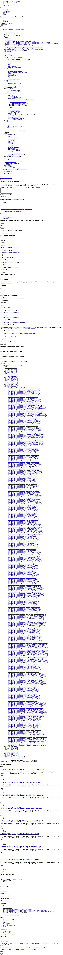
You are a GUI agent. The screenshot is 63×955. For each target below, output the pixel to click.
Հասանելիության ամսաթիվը (15, 117)
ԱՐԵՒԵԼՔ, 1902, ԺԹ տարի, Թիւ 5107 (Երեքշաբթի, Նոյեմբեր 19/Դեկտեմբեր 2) (27, 703)
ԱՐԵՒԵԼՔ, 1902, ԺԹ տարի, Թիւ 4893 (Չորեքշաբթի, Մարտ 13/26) (23, 457)
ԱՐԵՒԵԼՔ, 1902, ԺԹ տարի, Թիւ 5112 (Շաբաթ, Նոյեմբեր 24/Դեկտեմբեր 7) (26, 709)
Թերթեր (33, 328)
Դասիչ (9, 129)
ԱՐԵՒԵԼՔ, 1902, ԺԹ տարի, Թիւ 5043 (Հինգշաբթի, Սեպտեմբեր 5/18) (24, 630)
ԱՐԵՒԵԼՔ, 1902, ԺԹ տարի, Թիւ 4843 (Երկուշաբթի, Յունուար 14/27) (24, 399)
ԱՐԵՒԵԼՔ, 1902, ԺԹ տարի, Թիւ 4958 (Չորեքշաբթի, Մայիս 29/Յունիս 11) (25, 532)
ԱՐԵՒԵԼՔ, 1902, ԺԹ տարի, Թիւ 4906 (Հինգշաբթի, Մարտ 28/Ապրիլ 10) (25, 472)
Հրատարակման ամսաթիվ (15, 119)
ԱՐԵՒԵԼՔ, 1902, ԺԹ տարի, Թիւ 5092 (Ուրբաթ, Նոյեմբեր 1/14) (22, 686)
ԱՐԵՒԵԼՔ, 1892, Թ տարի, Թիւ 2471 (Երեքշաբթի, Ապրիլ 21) (21, 782)
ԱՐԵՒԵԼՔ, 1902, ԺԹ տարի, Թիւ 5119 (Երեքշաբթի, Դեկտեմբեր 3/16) (24, 717)
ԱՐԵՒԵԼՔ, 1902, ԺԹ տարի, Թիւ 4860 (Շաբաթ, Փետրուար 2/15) (23, 419)
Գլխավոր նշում (9, 164)
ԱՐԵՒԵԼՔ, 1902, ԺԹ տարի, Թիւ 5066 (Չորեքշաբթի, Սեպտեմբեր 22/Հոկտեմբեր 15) (28, 655)
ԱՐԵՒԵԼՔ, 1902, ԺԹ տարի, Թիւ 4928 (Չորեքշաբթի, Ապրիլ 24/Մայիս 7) (25, 498)
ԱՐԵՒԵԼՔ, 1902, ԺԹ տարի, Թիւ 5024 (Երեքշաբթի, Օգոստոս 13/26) (24, 608)
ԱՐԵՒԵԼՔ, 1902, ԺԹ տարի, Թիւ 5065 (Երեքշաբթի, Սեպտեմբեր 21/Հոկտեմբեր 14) (28, 654)
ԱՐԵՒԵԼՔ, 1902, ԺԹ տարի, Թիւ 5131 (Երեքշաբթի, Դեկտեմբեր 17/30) (24, 731)
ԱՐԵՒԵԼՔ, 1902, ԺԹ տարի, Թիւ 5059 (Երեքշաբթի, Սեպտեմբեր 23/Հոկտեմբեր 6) (27, 648)
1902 (1, 237)
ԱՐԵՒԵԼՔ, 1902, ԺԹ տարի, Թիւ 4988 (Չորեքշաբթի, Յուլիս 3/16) (23, 567)
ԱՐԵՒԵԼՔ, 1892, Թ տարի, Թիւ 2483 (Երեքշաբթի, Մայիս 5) (21, 808)
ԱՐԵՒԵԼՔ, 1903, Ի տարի (11, 746)
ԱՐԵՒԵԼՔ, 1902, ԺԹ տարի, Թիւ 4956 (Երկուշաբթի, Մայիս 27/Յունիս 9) (25, 530)
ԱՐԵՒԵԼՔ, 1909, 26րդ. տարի (12, 753)
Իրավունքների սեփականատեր (13, 156)
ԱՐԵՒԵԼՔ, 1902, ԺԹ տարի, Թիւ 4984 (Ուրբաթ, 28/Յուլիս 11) (22, 563)
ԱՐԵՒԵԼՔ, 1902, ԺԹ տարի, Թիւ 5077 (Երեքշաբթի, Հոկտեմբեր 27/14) (24, 668)
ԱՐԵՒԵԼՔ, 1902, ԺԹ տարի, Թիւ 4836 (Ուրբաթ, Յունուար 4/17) (23, 391)
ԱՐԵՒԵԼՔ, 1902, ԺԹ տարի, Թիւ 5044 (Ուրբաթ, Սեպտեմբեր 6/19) (23, 631)
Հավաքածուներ (7, 35)
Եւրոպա (28, 328)
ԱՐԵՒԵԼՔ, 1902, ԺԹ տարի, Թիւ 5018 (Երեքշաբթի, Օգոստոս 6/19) (23, 601)
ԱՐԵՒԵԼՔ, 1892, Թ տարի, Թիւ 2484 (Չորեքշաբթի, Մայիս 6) (21, 795)
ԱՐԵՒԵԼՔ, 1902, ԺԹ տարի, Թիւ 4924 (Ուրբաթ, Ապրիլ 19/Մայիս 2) (23, 493)
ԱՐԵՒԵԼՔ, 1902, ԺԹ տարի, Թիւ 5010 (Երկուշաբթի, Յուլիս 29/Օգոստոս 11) (26, 593)
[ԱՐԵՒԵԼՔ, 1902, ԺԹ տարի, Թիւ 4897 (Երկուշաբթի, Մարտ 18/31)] (16, 209)
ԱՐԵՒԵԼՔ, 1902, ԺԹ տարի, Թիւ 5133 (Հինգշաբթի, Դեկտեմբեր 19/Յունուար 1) (27, 733)
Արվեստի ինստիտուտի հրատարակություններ (17, 44)
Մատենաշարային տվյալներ (12, 163)
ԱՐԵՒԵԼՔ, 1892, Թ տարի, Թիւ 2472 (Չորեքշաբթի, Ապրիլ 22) (22, 769)
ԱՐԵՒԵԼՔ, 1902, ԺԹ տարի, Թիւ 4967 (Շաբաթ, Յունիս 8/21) (22, 543)
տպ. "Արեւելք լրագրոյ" (43, 327)
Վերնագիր (9, 68)
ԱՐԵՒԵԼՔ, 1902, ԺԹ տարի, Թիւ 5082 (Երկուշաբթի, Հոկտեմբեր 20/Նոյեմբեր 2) (27, 674)
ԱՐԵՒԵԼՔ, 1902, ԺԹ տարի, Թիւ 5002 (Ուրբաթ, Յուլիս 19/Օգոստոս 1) (24, 583)
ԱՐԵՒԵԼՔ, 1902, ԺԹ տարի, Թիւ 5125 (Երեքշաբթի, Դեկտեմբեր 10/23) (24, 724)
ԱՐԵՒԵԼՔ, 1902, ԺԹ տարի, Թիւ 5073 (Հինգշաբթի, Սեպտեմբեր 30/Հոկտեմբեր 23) (28, 663)
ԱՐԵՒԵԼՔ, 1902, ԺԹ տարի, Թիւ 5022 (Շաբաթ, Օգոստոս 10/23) (23, 605)
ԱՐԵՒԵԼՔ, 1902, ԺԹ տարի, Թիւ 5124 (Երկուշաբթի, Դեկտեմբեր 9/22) (24, 723)
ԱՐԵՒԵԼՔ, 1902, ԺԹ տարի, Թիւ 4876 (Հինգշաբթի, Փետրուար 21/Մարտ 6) (26, 437)
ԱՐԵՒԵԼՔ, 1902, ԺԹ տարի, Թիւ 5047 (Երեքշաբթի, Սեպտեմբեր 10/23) (24, 634)
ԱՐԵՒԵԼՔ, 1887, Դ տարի (11, 370)
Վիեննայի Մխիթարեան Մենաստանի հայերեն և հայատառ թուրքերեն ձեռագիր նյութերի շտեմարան (31, 43)
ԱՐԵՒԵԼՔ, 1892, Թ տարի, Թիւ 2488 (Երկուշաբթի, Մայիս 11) (21, 847)
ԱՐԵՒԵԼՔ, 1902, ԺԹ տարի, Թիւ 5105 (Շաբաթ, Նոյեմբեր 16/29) (23, 701)
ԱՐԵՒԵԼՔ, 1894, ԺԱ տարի (11, 378)
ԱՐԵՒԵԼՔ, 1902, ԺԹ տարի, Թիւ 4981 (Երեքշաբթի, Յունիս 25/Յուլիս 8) (25, 559)
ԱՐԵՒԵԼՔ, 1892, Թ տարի (11, 376)
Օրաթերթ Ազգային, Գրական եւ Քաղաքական (12, 262)
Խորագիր (9, 81)
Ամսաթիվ (9, 107)
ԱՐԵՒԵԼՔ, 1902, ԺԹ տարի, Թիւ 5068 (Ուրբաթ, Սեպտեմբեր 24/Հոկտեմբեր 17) (27, 658)
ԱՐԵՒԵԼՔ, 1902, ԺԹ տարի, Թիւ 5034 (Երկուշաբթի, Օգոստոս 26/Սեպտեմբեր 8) (27, 619)
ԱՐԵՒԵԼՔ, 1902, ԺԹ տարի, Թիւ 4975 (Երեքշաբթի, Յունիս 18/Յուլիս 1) (25, 552)
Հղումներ (10, 143)
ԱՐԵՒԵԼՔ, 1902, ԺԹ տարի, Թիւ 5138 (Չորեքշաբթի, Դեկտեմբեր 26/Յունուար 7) (27, 739)
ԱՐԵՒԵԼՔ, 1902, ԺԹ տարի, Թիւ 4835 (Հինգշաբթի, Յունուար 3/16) (24, 390)
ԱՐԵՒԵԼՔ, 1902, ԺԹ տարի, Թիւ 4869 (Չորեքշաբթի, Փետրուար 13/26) (24, 429)
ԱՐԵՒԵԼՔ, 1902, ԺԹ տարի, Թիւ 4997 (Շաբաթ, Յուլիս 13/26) (22, 578)
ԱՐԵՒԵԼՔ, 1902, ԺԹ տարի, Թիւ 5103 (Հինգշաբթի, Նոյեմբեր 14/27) (24, 698)
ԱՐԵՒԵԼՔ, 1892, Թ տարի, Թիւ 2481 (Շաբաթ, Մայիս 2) (19, 834)
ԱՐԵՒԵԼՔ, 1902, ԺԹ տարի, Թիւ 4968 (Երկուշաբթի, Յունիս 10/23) (23, 544)
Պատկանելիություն (11, 134)
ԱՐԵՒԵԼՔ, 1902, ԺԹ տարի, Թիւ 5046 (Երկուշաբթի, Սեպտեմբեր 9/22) (24, 633)
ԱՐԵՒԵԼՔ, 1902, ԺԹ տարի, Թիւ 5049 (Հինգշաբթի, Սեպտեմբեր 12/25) (24, 637)
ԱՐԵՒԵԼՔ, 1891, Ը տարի (11, 375)
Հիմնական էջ (4, 900)
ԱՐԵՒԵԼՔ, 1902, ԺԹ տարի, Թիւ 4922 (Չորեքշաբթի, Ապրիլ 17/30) (23, 491)
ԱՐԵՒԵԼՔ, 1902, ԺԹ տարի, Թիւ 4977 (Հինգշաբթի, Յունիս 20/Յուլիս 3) (25, 554)
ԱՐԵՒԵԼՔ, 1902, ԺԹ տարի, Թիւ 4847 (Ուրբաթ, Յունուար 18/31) (23, 404)
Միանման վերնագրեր (13, 74)
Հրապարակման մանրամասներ (15, 57)
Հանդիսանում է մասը (13, 137)
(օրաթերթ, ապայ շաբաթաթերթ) (15, 297)
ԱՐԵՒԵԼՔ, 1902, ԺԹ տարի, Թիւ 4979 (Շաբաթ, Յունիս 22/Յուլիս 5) (24, 557)
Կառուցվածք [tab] (6, 218)
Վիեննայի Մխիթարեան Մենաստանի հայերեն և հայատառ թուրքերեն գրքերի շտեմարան (28, 42)
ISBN (9, 65)
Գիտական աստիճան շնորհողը (18, 105)
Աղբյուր (7, 132)
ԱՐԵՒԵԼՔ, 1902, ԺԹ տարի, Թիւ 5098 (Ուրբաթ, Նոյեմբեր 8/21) (22, 692)
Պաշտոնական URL (13, 66)
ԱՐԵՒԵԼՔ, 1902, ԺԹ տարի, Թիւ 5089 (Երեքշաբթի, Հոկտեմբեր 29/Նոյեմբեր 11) (27, 682)
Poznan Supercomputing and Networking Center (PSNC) (36, 947)
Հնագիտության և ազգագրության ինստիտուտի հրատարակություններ (24, 49)
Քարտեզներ (8, 52)
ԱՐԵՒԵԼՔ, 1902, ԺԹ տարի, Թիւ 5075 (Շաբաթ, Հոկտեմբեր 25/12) (23, 666)
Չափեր (10, 124)
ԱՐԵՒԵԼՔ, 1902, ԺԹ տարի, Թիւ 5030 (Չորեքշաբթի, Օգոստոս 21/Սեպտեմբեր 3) (27, 615)
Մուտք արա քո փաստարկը (33, 187)
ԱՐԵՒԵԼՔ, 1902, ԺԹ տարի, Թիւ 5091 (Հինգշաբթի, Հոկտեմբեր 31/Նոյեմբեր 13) (27, 684)
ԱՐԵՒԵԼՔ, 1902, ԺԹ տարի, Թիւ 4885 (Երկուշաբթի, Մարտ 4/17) (23, 448)
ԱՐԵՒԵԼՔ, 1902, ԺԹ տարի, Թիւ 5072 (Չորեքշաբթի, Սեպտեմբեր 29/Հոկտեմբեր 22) (28, 662)
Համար (10, 63)
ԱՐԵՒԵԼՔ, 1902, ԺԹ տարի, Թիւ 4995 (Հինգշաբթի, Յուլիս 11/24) (23, 575)
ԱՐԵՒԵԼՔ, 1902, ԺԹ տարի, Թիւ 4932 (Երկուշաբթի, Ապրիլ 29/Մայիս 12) (25, 502)
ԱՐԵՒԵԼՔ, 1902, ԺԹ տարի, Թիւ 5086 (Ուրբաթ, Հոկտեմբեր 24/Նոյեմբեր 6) (26, 679)
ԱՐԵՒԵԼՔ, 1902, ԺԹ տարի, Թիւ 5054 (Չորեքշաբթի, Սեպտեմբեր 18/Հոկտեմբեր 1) (28, 643)
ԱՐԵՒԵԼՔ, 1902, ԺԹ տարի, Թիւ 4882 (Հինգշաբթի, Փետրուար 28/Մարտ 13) (26, 444)
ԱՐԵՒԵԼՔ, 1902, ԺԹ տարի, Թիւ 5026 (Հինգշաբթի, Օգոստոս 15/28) (24, 610)
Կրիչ (9, 125)
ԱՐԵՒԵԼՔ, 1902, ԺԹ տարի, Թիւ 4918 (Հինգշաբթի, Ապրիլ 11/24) (23, 486)
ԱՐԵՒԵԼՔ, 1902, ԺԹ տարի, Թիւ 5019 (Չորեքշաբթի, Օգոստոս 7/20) (24, 602)
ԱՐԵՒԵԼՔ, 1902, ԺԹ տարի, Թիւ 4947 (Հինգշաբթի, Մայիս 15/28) (23, 520)
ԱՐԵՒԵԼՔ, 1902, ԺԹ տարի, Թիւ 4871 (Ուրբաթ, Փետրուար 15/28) (23, 431)
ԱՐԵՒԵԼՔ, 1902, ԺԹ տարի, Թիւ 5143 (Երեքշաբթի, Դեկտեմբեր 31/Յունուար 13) (27, 745)
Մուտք (4, 14)
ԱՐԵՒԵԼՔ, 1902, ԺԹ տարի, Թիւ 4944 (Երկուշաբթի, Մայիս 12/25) (23, 516)
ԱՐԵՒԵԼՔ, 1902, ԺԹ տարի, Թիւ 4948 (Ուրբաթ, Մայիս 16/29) (22, 521)
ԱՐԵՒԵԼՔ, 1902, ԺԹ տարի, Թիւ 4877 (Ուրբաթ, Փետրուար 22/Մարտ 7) (25, 438)
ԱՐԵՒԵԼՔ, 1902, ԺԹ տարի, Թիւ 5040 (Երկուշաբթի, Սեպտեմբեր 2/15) (24, 626)
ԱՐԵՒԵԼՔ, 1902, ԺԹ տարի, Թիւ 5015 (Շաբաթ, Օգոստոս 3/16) (23, 598)
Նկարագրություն (9, 31)
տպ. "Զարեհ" (33, 327)
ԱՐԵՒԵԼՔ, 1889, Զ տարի (11, 372)
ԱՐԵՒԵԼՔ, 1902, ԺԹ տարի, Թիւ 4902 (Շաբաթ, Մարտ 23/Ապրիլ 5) (23, 467)
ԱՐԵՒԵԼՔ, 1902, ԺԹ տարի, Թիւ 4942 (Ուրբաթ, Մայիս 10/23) (22, 514)
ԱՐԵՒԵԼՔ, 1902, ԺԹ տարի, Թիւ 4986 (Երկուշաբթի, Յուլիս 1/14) (23, 565)
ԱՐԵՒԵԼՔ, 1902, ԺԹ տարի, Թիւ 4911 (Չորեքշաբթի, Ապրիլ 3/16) (23, 478)
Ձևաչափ (9, 121)
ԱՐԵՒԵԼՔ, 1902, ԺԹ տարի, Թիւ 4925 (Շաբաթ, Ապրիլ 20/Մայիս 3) (23, 494)
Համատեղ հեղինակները (14, 79)
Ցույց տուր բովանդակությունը (12, 211)
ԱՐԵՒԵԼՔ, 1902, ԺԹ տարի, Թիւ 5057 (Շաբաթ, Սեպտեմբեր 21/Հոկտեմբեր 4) (26, 646)
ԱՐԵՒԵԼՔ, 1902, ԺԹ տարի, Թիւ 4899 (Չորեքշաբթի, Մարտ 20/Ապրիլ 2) (25, 464)
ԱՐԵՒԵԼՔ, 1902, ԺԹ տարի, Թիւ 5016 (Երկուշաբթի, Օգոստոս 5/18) (24, 600)
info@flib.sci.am (3, 891)
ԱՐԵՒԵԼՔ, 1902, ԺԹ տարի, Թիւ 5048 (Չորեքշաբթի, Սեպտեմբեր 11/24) (25, 636)
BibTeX (4, 202)
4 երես (2, 292)
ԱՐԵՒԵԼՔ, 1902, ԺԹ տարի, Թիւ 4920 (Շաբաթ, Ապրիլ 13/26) (22, 488)
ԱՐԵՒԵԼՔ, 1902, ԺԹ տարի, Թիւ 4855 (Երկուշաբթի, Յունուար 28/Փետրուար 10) (27, 413)
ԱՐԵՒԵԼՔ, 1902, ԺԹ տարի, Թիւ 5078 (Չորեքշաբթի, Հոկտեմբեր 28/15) (25, 669)
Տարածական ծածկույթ (14, 90)
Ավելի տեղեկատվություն (24, 949)
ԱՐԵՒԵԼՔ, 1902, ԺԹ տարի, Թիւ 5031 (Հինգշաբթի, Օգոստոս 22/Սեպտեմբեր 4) (27, 616)
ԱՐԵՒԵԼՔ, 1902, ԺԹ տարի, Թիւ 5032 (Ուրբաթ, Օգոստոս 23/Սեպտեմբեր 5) (26, 617)
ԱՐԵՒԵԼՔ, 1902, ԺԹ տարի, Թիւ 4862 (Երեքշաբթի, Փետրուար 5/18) (24, 421)
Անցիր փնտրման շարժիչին (10, 2)
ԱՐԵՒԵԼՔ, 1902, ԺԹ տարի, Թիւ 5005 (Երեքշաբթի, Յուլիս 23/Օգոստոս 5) (25, 587)
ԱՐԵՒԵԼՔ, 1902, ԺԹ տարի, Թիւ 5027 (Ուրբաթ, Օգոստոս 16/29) (23, 611)
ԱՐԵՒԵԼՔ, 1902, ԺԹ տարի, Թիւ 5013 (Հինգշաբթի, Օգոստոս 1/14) (23, 596)
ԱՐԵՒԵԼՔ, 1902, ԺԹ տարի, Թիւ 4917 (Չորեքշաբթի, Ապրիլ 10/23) (23, 485)
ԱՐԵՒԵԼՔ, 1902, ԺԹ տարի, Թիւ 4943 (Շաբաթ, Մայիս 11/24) (22, 515)
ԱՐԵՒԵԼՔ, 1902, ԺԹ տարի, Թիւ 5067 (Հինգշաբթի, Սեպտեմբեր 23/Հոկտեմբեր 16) (28, 657)
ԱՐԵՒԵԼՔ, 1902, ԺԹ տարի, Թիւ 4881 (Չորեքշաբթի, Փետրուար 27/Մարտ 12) (26, 443)
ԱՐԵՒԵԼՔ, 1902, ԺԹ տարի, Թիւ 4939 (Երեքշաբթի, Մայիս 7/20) (23, 510)
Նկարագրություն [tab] (7, 216)
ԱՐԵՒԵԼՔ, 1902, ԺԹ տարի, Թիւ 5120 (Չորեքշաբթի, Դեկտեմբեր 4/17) (24, 718)
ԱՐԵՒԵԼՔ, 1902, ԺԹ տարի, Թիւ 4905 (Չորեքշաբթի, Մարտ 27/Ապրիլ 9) (25, 471)
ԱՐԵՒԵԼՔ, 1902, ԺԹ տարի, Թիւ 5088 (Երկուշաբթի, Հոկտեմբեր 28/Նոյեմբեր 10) (27, 681)
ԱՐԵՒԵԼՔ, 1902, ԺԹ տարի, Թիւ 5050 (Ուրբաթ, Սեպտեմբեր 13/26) (24, 638)
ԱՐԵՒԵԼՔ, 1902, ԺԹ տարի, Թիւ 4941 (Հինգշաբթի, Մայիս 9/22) (23, 513)
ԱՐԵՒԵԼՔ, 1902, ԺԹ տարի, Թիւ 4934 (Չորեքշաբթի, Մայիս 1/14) (23, 505)
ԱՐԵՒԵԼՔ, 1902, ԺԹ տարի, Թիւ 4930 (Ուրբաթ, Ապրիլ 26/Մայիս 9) (23, 500)
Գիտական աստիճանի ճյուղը (18, 104)
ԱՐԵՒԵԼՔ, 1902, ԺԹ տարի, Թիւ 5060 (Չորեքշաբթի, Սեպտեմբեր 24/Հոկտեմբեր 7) (28, 650)
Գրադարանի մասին (8, 29)
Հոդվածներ (8, 38)
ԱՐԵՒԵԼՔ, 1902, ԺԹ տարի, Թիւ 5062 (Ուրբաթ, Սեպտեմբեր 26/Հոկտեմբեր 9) (26, 652)
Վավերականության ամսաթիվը (16, 118)
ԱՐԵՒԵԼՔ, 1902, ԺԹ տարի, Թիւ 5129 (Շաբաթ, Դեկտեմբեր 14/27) (23, 728)
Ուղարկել (9, 194)
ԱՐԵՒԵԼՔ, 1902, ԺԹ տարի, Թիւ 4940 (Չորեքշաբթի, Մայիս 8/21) (23, 511)
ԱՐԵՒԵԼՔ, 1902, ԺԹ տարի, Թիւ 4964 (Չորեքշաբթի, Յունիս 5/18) (23, 539)
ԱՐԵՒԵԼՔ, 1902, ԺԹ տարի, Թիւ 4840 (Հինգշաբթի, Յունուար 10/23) (24, 395)
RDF (1, 358)
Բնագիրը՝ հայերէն (5, 307)
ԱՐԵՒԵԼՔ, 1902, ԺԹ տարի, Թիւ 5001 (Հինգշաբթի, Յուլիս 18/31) (23, 582)
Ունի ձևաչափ (11, 141)
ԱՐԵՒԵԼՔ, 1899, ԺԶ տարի (11, 383)
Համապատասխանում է (14, 150)
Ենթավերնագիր (12, 75)
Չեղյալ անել (3, 194)
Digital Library (6, 333)
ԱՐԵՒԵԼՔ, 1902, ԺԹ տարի (11, 386)
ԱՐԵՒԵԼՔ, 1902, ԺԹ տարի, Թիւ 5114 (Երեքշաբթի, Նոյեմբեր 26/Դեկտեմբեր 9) (27, 711)
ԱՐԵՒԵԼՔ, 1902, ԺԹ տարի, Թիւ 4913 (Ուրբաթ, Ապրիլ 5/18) (22, 480)
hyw (5, 9)
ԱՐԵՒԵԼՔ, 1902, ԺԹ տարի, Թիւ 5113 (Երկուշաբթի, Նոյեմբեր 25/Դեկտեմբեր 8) (27, 710)
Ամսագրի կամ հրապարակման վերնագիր (19, 59)
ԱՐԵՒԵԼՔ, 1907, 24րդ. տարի (12, 751)
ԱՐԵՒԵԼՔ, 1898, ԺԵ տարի (11, 382)
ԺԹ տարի (3, 242)
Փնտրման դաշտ (4, 176)
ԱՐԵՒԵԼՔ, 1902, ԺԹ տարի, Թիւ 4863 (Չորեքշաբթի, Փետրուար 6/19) (24, 422)
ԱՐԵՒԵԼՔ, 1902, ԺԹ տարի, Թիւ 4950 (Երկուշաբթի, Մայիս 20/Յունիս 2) (25, 523)
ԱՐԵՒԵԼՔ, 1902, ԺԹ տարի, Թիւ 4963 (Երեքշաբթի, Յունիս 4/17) (23, 538)
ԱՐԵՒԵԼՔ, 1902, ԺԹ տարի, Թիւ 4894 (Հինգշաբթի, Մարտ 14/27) (23, 458)
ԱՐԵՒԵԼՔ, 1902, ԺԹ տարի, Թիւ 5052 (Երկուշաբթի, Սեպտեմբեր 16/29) (25, 640)
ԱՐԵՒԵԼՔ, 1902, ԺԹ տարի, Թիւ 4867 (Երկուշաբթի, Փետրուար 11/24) (24, 427)
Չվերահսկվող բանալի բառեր (15, 86)
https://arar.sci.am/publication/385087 (7, 353)
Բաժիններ (8, 165)
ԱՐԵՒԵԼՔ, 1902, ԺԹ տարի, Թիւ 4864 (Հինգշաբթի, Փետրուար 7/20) (24, 423)
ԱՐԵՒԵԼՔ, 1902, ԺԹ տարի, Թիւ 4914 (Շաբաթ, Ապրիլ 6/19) (22, 481)
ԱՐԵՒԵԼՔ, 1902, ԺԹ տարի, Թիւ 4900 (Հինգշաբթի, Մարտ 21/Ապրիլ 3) (24, 465)
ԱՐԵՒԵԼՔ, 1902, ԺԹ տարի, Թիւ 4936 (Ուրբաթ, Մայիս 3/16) (22, 507)
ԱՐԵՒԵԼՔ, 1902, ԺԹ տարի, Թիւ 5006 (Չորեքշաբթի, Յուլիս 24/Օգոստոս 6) (26, 588)
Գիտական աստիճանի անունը (18, 102)
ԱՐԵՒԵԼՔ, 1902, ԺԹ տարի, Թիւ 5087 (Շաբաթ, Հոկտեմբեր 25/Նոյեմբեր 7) (25, 680)
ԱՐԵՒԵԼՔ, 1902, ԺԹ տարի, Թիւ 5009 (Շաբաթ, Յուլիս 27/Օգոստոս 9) (24, 592)
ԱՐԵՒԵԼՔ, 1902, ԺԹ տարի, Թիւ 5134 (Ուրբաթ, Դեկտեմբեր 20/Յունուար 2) (26, 734)
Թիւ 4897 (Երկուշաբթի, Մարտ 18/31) (9, 247)
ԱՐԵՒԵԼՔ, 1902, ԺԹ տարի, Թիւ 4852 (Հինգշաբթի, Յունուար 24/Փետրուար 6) (27, 409)
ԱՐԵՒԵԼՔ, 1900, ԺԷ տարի (11, 384)
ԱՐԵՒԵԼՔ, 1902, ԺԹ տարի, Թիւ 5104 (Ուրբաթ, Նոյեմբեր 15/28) (23, 699)
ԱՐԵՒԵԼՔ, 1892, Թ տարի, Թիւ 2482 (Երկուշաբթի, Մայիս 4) (21, 821)
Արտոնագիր (11, 155)
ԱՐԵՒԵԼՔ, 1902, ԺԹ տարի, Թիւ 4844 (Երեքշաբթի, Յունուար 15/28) (24, 400)
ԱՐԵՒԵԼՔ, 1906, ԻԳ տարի (11, 749)
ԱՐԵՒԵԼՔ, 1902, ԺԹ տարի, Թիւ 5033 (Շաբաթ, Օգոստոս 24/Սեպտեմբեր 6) (26, 618)
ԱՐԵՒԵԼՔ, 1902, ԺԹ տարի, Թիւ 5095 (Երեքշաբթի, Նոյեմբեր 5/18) (23, 689)
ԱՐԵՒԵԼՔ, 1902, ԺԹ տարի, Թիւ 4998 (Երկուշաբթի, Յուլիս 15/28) (23, 579)
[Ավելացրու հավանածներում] (0, 789)
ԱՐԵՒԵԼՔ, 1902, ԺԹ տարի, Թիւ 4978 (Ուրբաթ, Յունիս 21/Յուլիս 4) (24, 556)
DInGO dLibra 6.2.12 (13, 947)
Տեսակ (7, 120)
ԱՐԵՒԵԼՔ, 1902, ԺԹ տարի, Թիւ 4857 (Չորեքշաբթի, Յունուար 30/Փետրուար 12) (27, 415)
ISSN (9, 64)
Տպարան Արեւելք (33, 281)
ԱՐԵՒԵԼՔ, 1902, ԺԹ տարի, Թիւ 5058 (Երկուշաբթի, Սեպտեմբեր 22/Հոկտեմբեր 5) (28, 647)
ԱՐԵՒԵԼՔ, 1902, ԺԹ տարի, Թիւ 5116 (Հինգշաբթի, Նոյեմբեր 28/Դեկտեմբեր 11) (27, 713)
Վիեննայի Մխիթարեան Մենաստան (9, 312)
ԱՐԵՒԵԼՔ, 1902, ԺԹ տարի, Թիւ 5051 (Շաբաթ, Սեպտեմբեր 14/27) (23, 639)
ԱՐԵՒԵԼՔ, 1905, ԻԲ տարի (11, 748)
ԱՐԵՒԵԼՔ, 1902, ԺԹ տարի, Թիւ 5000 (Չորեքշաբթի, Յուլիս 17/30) (23, 581)
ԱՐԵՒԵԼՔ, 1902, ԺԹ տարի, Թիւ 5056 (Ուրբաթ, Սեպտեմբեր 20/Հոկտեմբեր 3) (26, 645)
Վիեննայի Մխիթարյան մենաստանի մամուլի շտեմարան (20, 41)
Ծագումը (9, 157)
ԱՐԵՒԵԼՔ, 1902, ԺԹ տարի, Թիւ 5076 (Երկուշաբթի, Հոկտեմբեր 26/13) (24, 667)
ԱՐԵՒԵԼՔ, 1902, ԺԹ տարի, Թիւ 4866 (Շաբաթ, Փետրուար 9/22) (23, 426)
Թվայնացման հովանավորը (15, 98)
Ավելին (2, 871)
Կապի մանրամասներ (8, 933)
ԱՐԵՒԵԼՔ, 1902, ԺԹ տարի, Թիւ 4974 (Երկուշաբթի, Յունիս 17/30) (23, 551)
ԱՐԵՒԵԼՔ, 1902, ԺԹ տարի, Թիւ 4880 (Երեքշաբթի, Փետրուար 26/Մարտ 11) (26, 442)
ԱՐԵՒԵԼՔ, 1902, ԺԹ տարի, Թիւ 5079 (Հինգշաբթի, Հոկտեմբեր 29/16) (24, 670)
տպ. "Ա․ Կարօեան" (54, 327)
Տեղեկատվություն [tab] (7, 217)
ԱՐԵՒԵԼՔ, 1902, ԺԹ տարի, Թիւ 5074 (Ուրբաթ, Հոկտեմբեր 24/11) (23, 665)
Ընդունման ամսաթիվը (14, 112)
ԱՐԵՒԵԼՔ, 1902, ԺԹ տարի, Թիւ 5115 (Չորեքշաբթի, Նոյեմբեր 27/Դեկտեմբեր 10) (27, 712)
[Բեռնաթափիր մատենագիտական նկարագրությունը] (2, 789)
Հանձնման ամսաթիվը (14, 111)
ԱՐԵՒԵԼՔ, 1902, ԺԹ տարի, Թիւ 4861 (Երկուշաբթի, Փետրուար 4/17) (24, 420)
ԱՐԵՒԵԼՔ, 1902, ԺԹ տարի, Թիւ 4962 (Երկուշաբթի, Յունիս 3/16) (23, 537)
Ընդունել (34, 949)
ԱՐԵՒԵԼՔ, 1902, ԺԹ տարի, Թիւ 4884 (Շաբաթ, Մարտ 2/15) (22, 446)
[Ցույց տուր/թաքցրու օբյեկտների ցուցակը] (14, 55)
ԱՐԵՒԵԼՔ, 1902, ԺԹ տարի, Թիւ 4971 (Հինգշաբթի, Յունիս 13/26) (23, 547)
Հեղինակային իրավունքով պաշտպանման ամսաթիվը (22, 114)
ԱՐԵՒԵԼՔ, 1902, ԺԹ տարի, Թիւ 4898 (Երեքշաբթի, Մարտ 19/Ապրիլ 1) (24, 463)
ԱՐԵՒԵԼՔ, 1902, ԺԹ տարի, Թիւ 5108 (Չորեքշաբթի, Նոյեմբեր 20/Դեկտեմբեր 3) (27, 704)
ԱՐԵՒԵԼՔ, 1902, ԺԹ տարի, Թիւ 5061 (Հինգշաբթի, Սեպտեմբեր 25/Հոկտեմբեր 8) (27, 651)
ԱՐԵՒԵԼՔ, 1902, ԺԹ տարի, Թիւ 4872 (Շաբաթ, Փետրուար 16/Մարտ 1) (25, 433)
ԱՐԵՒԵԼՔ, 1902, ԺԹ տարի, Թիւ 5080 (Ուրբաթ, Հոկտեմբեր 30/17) (23, 672)
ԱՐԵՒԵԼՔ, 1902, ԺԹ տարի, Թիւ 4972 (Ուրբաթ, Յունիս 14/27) (22, 549)
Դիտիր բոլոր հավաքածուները (11, 914)
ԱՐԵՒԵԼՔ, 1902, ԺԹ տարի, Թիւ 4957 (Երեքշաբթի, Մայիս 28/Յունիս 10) (25, 531)
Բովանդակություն (12, 96)
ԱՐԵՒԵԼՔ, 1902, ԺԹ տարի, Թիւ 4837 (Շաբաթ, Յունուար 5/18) (23, 392)
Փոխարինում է (12, 145)
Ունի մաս (10, 136)
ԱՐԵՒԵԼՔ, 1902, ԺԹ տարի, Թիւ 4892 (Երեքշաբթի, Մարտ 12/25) (23, 456)
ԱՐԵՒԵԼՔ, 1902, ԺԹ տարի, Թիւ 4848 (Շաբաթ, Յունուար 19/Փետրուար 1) (26, 405)
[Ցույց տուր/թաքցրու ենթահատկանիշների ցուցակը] (5, 88)
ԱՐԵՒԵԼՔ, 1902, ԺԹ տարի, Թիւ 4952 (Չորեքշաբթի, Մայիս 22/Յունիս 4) (25, 525)
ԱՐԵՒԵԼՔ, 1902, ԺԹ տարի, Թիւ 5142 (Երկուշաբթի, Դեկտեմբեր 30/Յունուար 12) (27, 744)
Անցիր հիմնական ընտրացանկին (11, 1)
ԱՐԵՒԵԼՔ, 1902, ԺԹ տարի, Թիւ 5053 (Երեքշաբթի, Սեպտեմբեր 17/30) (24, 641)
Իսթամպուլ (18, 328)
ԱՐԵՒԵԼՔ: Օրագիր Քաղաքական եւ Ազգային (11, 232)
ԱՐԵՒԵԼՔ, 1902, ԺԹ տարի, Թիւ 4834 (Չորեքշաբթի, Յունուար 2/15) (24, 388)
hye (4, 9)
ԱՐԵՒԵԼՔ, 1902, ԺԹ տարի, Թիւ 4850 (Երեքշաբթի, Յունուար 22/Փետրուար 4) (27, 407)
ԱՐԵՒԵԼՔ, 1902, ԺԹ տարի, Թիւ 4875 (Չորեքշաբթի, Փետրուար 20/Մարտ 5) (26, 436)
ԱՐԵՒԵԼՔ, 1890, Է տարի (11, 373)
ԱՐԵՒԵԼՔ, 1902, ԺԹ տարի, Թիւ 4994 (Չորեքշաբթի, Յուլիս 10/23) (23, 574)
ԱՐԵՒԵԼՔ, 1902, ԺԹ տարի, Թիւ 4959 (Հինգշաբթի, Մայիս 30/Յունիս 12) (25, 534)
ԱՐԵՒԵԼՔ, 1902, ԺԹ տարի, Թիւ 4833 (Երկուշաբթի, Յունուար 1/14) (24, 387)
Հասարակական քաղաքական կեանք (10, 327)
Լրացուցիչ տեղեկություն (14, 67)
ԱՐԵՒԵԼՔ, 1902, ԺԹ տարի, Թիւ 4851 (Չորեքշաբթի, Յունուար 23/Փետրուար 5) (27, 408)
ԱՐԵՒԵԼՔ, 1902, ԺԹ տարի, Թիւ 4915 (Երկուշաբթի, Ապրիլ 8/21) (23, 482)
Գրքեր (7, 37)
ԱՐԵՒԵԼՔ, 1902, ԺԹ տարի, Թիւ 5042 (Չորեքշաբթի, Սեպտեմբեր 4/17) (25, 629)
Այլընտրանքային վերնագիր (15, 71)
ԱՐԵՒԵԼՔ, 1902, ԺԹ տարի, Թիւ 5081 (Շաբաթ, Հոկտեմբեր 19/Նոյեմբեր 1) (25, 673)
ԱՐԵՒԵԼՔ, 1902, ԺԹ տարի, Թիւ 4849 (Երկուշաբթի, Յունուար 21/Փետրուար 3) (27, 406)
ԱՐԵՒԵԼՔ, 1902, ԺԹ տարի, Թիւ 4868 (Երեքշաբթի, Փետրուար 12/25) (24, 428)
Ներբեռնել (3, 213)
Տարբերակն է (11, 140)
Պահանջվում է (11, 148)
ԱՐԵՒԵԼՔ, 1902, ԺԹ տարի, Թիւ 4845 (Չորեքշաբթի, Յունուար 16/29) (24, 401)
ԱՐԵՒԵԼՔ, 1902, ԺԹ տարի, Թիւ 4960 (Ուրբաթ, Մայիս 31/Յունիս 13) (24, 535)
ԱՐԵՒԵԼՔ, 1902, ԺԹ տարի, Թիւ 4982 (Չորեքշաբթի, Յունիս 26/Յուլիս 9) (25, 560)
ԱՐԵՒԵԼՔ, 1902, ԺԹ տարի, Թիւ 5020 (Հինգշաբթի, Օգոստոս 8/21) (23, 603)
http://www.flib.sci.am (4, 895)
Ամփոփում (10, 95)
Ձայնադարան (9, 51)
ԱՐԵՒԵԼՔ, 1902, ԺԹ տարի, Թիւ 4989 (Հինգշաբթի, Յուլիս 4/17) (23, 568)
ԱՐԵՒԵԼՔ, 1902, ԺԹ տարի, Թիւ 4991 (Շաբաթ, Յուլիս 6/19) (22, 571)
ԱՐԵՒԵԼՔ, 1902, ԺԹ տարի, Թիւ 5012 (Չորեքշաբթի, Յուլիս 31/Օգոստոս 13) (26, 595)
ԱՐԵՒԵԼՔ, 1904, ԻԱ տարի (11, 747)
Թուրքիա (23, 328)
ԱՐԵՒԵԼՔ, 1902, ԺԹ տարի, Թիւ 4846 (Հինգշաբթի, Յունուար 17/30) (24, 402)
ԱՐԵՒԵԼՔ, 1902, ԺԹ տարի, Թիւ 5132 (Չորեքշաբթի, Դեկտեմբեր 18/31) (25, 732)
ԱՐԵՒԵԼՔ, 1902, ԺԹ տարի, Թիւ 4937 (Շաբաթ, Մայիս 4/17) (22, 508)
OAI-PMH (2, 363)
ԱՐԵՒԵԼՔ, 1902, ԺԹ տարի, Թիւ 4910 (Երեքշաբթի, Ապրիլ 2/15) (23, 477)
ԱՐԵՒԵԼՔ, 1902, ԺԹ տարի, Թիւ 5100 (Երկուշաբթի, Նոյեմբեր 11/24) (24, 695)
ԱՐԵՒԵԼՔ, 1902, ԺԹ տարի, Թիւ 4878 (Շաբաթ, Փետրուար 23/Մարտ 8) (25, 440)
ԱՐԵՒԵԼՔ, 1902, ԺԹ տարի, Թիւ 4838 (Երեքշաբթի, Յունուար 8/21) (24, 393)
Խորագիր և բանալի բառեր (15, 84)
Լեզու (6, 133)
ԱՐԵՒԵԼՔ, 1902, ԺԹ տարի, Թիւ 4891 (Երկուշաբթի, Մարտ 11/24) (23, 455)
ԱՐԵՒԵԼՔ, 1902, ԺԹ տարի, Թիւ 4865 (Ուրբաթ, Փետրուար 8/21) (23, 424)
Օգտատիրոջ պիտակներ (14, 83)
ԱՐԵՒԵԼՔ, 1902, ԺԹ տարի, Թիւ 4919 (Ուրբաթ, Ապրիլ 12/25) (22, 487)
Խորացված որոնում (5, 178)
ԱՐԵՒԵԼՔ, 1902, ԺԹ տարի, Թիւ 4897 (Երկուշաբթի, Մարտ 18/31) (23, 462)
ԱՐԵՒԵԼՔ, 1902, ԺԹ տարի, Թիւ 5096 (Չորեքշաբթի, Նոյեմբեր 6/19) (24, 690)
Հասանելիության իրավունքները (16, 154)
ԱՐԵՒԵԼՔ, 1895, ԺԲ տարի (11, 379)
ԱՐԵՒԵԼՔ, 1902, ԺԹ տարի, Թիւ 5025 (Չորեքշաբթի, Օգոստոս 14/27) (24, 609)
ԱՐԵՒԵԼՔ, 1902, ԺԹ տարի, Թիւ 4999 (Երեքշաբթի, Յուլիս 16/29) (23, 580)
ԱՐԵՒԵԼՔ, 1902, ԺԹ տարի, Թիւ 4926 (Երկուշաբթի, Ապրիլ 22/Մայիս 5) (25, 495)
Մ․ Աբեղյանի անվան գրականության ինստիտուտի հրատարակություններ (24, 48)
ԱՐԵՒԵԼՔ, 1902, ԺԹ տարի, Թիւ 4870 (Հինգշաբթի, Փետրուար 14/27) (24, 430)
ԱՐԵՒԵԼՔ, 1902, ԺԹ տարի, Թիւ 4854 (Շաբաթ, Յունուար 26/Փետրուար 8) (26, 412)
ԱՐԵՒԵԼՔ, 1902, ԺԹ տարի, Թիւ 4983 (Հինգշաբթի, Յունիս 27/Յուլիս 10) (25, 561)
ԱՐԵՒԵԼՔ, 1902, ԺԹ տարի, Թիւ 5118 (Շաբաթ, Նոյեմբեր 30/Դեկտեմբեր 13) (26, 716)
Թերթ (1, 225)
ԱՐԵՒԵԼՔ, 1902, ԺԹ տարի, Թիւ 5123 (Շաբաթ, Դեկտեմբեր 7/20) (23, 721)
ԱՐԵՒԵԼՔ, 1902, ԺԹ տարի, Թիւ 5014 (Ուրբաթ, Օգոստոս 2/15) (23, 597)
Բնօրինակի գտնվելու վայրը (15, 160)
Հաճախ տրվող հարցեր (11, 33)
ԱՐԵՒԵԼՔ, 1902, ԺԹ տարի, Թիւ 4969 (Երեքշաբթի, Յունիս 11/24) (23, 545)
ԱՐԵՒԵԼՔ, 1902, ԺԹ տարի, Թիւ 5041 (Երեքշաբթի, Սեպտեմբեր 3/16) (24, 628)
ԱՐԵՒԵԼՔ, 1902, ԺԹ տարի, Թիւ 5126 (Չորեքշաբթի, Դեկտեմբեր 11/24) (25, 725)
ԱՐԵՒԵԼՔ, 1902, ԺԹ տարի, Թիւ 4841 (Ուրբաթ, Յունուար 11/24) (23, 397)
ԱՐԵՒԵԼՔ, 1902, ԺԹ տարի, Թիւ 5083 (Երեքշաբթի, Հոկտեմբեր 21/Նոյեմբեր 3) (26, 675)
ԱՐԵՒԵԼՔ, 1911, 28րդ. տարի (12, 755)
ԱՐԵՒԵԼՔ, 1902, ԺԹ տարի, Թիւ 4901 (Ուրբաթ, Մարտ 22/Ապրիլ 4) (23, 466)
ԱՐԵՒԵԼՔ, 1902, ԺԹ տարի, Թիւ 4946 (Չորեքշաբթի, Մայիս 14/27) (23, 518)
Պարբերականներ (10, 40)
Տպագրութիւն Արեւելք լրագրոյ (20, 281)
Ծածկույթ (9, 88)
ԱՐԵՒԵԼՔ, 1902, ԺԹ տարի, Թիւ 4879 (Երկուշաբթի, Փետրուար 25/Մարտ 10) (26, 441)
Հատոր (10, 61)
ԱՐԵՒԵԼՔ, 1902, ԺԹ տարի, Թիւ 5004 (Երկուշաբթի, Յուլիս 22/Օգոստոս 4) (25, 586)
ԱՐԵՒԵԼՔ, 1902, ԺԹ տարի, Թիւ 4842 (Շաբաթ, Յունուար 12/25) (23, 398)
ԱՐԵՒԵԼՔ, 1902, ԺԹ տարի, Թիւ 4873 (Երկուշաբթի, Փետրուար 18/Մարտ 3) (26, 434)
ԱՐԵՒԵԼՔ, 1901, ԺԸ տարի (11, 385)
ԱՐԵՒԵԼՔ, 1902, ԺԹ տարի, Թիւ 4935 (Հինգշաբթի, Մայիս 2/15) (23, 506)
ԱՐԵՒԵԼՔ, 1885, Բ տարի (11, 368)
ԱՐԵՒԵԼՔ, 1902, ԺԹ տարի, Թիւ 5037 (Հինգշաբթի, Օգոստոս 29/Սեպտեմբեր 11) (27, 623)
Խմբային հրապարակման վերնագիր (17, 72)
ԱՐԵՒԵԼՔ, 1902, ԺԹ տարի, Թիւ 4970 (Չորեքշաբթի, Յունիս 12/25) (23, 546)
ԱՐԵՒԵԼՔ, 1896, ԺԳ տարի (11, 380)
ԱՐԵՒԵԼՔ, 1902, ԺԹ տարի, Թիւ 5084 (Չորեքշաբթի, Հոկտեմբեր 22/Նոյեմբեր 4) (27, 676)
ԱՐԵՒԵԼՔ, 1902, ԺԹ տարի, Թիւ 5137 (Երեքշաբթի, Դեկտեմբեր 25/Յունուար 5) (27, 738)
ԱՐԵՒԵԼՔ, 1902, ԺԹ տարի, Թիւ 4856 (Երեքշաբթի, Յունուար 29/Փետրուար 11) (27, 414)
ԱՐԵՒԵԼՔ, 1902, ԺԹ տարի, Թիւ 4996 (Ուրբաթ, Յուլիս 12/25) (22, 576)
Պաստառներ (8, 53)
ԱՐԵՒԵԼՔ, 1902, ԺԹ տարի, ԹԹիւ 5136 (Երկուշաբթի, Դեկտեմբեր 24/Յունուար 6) (27, 737)
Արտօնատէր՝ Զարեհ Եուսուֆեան (9, 267)
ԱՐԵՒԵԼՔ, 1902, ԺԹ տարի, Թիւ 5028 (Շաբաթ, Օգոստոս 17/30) (23, 612)
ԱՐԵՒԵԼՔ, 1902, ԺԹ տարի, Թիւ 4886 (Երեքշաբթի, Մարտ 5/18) (23, 449)
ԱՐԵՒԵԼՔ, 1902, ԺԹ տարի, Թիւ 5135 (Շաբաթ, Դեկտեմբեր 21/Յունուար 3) (26, 735)
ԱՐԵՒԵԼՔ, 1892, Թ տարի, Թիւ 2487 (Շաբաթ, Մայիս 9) (19, 859)
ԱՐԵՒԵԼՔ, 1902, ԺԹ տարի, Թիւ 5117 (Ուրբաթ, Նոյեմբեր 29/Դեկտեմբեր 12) (26, 715)
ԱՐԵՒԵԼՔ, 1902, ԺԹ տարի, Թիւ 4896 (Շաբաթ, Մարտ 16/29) (22, 460)
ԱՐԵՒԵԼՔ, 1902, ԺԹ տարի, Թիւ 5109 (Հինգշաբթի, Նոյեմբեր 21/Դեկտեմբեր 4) (27, 705)
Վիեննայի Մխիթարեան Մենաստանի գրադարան (13, 322)
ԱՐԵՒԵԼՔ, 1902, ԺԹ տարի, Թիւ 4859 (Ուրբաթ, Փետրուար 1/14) (23, 417)
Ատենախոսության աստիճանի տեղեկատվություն (22, 99)
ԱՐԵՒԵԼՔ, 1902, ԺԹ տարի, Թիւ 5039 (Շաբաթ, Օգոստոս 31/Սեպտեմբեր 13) (26, 625)
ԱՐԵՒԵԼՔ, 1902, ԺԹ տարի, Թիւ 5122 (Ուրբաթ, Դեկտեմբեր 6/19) (23, 720)
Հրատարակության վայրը (14, 97)
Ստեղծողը (9, 76)
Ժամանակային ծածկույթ (14, 91)
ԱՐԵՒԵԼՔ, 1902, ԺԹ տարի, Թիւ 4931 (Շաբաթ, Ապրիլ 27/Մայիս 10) (24, 501)
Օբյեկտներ (8, 171)
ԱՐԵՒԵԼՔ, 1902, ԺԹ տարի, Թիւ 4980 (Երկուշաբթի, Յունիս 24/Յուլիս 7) (25, 558)
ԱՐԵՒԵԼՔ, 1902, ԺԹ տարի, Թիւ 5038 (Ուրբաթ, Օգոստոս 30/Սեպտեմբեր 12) (26, 624)
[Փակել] (0, 179)
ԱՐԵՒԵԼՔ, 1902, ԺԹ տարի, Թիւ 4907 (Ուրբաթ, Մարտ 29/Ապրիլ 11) (24, 473)
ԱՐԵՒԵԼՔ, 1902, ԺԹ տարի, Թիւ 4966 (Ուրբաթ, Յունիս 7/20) (22, 542)
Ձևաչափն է (11, 142)
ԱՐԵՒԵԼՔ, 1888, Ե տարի (11, 371)
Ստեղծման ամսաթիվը (14, 110)
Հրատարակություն (10, 162)
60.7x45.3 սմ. (3, 297)
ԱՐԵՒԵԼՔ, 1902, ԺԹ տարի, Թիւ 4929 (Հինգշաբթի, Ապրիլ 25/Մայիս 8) (24, 499)
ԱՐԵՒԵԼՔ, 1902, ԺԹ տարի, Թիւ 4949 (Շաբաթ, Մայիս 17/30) (22, 522)
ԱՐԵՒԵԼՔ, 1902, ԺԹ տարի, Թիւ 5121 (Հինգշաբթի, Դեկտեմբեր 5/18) (24, 719)
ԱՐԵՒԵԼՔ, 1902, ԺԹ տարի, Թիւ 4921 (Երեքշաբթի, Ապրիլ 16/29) (23, 489)
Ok (1, 951)
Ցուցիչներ (5, 55)
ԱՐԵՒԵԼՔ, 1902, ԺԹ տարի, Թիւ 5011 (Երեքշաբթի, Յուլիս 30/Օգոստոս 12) (25, 594)
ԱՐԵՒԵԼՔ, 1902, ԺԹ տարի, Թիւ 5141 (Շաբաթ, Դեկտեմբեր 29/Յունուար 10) (26, 742)
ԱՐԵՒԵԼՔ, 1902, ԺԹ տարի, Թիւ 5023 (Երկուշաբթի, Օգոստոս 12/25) (24, 607)
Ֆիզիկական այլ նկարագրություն (16, 126)
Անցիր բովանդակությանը (9, 3)
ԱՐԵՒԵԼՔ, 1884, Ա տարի (11, 366)
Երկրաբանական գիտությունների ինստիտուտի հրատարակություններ (24, 47)
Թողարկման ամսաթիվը (14, 113)
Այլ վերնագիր (11, 73)
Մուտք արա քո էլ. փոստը (7, 187)
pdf (1, 288)
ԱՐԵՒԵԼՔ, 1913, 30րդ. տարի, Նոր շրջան (15, 757)
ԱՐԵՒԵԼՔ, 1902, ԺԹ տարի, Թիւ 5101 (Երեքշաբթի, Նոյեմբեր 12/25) (24, 696)
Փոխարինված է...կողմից (14, 147)
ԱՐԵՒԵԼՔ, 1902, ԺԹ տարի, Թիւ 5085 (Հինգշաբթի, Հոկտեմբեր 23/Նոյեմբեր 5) (26, 677)
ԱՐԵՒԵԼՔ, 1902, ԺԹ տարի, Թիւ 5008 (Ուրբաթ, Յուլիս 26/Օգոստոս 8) (24, 590)
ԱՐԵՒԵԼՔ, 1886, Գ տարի (11, 369)
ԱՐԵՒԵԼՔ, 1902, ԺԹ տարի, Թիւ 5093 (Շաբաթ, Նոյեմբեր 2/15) (22, 687)
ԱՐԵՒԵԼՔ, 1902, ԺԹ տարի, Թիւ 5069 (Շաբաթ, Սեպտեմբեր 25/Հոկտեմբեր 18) (27, 659)
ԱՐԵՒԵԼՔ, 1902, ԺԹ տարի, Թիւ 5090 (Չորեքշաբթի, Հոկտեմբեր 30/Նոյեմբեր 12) (27, 683)
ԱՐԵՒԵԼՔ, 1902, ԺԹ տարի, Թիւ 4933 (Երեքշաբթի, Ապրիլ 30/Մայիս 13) (25, 503)
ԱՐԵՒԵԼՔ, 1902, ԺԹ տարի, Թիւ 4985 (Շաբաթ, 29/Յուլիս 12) (22, 564)
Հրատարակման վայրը (11, 87)
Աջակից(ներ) (8, 80)
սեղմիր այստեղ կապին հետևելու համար (11, 252)
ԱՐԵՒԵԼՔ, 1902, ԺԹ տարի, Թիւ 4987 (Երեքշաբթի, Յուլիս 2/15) (23, 566)
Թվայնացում (11, 159)
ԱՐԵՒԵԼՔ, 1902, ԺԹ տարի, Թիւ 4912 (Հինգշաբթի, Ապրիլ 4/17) (23, 479)
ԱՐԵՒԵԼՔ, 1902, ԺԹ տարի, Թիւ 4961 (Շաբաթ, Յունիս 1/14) (22, 536)
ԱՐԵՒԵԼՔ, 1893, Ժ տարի (11, 377)
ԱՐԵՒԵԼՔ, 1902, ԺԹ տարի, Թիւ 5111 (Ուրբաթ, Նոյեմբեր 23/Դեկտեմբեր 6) (26, 708)
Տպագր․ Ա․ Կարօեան (44, 281)
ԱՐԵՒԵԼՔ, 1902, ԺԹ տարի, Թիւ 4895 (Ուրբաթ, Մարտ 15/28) (22, 459)
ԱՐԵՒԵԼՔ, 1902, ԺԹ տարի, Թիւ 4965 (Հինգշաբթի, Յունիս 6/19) (23, 540)
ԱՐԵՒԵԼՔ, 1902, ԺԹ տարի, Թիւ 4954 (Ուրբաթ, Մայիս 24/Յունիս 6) (24, 528)
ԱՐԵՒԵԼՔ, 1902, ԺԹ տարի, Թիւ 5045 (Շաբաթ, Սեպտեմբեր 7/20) (23, 632)
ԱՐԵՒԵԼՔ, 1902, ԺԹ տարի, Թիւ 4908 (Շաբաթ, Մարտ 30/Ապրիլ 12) (24, 474)
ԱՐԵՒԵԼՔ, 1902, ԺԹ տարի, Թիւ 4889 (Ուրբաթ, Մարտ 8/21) (22, 452)
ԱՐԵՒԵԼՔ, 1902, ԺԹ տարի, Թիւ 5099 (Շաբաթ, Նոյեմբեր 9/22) (22, 694)
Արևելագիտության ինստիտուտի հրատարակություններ (20, 45)
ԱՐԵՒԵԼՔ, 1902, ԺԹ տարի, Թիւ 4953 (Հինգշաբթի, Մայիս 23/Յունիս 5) (25, 527)
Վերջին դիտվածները (9, 169)
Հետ (2, 26)
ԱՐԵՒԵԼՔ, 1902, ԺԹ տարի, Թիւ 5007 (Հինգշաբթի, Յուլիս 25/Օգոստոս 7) (25, 589)
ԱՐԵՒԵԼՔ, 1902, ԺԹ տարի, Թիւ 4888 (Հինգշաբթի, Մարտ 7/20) (23, 451)
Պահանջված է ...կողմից (14, 149)
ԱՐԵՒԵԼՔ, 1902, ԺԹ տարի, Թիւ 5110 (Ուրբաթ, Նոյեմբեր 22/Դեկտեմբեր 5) (26, 706)
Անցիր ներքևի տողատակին (10, 5)
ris (3, 201)
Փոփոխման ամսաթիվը (14, 115)
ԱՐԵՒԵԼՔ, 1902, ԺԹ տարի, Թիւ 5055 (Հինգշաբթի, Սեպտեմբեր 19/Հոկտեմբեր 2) (27, 644)
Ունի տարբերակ (12, 138)
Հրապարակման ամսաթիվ (15, 60)
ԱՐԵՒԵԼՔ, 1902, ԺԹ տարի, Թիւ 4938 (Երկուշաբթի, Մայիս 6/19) (23, 509)
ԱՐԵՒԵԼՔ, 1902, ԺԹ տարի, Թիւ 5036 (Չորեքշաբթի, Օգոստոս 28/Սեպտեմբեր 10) (27, 622)
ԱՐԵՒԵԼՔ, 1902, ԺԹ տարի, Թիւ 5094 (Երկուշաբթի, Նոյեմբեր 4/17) (24, 688)
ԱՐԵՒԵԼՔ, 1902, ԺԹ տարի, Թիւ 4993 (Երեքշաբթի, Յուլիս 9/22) (23, 573)
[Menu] (0, 7)
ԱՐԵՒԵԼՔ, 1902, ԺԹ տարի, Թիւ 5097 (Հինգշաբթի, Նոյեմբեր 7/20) (23, 691)
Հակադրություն (6, 11)
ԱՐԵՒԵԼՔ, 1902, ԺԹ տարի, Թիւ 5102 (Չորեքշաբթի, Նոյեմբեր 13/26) (24, 697)
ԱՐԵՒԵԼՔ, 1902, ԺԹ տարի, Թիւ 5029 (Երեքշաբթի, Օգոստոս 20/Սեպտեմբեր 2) (27, 614)
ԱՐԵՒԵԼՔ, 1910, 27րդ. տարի (12, 754)
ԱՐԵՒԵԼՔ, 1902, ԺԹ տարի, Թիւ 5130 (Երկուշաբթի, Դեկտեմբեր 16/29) (25, 730)
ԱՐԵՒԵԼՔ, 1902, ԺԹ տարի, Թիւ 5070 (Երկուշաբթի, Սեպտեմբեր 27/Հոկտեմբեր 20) (28, 660)
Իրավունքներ (10, 151)
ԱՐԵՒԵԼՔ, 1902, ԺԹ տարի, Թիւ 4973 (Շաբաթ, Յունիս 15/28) (22, 550)
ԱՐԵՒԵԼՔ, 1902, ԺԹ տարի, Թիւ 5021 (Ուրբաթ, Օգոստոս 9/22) (23, 604)
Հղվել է (9, 144)
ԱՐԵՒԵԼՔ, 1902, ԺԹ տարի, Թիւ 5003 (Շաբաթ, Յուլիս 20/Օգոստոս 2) (24, 585)
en (7, 9)
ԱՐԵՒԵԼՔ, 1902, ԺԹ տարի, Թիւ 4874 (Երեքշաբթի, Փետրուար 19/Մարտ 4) (26, 435)
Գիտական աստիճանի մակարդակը (19, 103)
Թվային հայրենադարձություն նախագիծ (16, 50)
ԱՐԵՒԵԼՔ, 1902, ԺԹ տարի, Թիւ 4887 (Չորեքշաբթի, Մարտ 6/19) (23, 450)
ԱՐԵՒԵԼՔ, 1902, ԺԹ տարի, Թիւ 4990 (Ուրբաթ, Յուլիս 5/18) (22, 569)
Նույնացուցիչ (10, 127)
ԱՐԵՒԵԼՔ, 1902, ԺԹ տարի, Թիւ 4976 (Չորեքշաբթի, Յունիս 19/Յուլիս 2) (25, 553)
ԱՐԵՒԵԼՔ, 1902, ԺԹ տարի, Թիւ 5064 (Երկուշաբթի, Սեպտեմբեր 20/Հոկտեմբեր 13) (28, 653)
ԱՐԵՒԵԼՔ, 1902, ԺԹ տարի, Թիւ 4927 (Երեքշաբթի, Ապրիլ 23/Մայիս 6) (24, 496)
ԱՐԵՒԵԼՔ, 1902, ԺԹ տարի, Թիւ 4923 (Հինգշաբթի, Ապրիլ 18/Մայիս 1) (24, 492)
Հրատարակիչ (9, 106)
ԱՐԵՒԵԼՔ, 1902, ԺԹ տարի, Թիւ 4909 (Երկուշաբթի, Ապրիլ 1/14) (23, 475)
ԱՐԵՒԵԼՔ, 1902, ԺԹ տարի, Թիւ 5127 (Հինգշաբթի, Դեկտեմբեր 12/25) (24, 726)
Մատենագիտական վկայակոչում (16, 130)
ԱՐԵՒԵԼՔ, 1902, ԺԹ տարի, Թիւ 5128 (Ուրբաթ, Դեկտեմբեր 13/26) (23, 727)
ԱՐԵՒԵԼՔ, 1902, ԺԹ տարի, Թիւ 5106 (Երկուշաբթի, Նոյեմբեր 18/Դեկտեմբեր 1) (27, 702)
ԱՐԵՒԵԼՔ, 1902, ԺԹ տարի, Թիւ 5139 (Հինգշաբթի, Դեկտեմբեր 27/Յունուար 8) (27, 740)
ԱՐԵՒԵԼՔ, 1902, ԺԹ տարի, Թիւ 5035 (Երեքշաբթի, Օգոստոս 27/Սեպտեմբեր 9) (27, 621)
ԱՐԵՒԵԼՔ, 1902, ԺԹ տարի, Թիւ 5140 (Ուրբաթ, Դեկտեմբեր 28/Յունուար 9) (26, 741)
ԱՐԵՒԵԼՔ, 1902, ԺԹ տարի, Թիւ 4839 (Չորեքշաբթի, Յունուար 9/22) (24, 394)
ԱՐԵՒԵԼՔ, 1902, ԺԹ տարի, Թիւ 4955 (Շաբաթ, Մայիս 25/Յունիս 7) (24, 529)
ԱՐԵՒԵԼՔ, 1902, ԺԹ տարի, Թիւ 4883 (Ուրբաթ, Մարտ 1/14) (22, 445)
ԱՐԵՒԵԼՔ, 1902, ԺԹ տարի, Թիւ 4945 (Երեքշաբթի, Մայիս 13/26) (23, 517)
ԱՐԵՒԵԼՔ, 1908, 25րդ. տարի (12, 752)
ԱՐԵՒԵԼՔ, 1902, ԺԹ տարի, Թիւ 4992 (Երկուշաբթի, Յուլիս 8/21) (23, 572)
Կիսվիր (7, 12)
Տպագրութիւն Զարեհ (6, 281)
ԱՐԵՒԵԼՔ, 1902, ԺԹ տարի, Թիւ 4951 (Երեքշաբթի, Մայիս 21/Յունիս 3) (25, 524)
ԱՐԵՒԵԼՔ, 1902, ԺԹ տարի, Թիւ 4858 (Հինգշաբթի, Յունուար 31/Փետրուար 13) (27, 416)
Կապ (6, 34)
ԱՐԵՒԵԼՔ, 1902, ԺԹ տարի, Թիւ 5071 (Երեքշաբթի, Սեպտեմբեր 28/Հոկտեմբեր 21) (28, 661)
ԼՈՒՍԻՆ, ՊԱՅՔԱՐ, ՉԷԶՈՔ (6, 257)
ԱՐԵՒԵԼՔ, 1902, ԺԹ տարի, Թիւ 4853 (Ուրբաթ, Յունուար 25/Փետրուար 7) (26, 411)
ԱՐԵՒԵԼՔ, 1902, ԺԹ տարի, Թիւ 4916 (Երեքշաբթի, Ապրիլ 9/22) (23, 484)
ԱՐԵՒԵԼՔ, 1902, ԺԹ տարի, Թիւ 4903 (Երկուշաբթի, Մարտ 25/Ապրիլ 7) (25, 469)
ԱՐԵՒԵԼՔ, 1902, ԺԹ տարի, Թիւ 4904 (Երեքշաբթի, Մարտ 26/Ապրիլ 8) (24, 470)
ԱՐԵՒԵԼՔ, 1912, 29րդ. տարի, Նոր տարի (15, 756)
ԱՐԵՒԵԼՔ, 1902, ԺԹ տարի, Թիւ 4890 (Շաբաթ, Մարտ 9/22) (22, 453)
